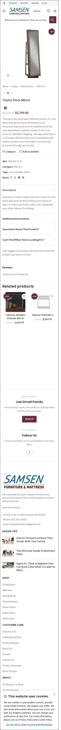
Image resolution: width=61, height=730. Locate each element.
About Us (7, 648)
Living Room (8, 584)
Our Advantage (10, 690)
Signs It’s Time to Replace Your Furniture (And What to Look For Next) (35, 567)
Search (52, 19)
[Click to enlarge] (8, 75)
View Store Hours (11, 507)
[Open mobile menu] (4, 11)
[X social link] (15, 177)
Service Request (10, 642)
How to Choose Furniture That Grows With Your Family (34, 539)
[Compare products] (55, 11)
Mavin (27, 172)
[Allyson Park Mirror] (43, 302)
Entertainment (9, 601)
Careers (6, 654)
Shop (14, 86)
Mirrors (41, 86)
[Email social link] (19, 177)
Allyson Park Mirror (43, 315)
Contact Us (8, 659)
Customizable (16, 172)
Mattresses (8, 618)
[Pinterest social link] (23, 177)
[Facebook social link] (4, 3)
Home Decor (27, 86)
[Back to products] (8, 93)
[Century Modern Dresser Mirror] (15, 302)
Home (5, 86)
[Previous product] (4, 93)
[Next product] (12, 93)
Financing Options (11, 637)
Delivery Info (9, 631)
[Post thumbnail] (8, 540)
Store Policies (9, 671)
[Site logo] (19, 10)
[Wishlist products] (48, 11)
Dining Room (9, 595)
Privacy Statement (12, 665)
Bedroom (7, 590)
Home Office (8, 607)
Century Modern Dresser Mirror (15, 316)
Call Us (37, 11)
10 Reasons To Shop (12, 684)
